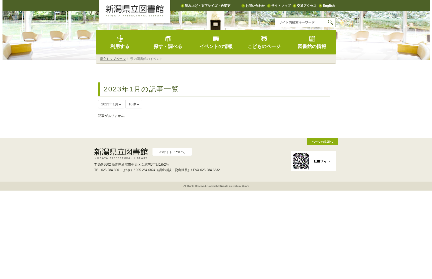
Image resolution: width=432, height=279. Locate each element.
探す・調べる (168, 46)
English (329, 5)
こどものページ (264, 46)
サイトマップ (281, 5)
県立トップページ (113, 59)
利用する (120, 46)
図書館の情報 (312, 46)
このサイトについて (171, 152)
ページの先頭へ (322, 141)
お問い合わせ (255, 5)
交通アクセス (306, 5)
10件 (132, 104)
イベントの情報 (216, 46)
